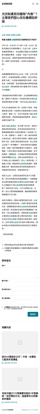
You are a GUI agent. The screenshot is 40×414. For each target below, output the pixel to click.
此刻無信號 (7, 4)
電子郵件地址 (6, 289)
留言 (4, 265)
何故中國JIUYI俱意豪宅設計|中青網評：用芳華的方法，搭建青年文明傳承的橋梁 (20, 396)
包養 (3, 35)
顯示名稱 (5, 281)
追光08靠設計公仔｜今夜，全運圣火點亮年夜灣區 (19, 358)
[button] (33, 3)
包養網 (7, 35)
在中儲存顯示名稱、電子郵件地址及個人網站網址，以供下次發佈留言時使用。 (21, 308)
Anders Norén (31, 410)
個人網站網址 (6, 298)
